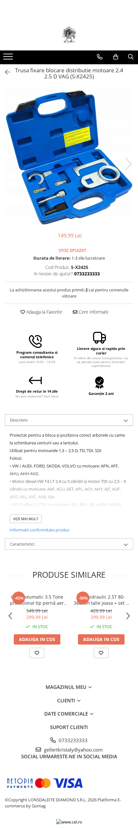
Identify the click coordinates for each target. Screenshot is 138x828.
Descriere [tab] (19, 420)
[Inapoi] (5, 72)
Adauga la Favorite (43, 312)
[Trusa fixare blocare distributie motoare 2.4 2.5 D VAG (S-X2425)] (69, 157)
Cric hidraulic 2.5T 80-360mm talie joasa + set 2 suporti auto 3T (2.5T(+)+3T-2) (101, 600)
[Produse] (8, 58)
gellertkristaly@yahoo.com (73, 749)
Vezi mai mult (25, 518)
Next (128, 164)
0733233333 (72, 740)
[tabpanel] (69, 157)
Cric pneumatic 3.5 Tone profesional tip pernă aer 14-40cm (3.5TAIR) (37, 600)
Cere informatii (92, 312)
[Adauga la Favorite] (37, 653)
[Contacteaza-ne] (99, 56)
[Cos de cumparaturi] (116, 56)
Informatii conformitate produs (39, 530)
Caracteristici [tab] (22, 544)
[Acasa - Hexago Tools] (69, 34)
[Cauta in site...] (131, 56)
